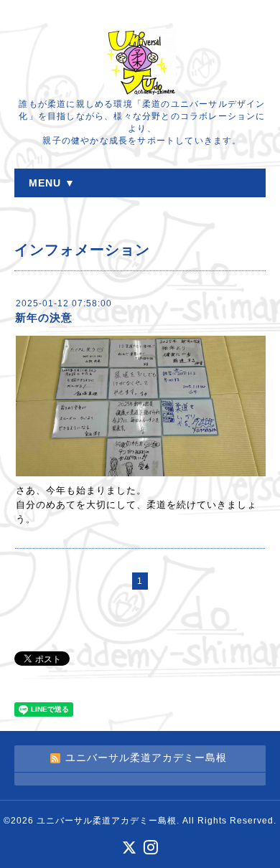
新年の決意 (44, 317)
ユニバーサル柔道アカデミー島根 (107, 821)
